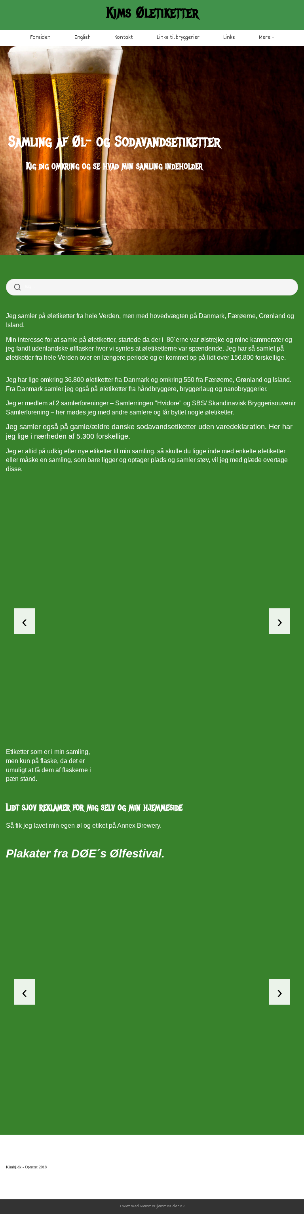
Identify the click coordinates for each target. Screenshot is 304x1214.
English (82, 37)
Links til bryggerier (178, 37)
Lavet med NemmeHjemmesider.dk (152, 1206)
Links (229, 37)
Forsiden (40, 37)
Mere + (266, 37)
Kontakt (123, 37)
